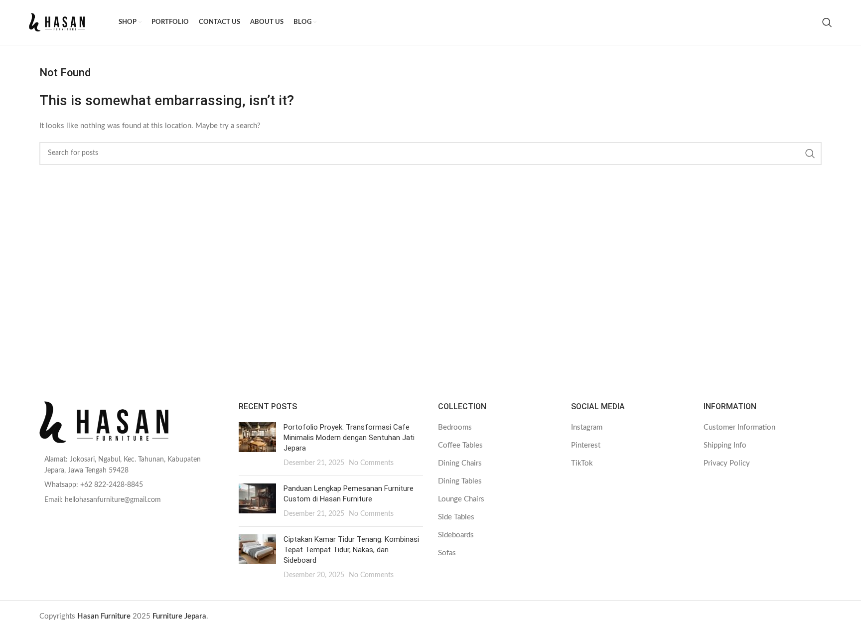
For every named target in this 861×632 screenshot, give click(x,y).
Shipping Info (725, 445)
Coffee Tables (460, 445)
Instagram (586, 427)
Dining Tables (460, 481)
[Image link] (131, 422)
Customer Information (739, 427)
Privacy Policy (727, 463)
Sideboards (456, 535)
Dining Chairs (460, 463)
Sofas (447, 553)
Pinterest (585, 445)
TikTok (582, 463)
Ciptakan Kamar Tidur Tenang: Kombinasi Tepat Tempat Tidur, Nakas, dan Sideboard (351, 550)
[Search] (827, 22)
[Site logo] (69, 22)
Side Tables (456, 517)
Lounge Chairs (461, 499)
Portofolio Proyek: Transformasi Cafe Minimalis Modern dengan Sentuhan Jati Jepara (349, 438)
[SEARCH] (810, 153)
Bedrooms (455, 427)
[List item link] (131, 465)
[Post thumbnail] (257, 445)
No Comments (371, 463)
